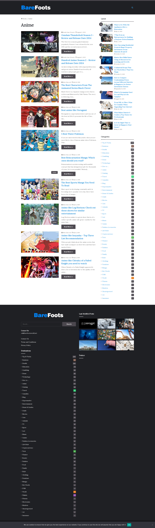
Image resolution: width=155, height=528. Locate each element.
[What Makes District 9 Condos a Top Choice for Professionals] (107, 115)
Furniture (105, 264)
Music (104, 220)
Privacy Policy (26, 345)
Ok (129, 525)
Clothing (105, 261)
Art (103, 295)
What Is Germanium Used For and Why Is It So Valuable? (123, 94)
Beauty (104, 244)
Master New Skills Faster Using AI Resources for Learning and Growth (123, 59)
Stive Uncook (67, 82)
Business (105, 146)
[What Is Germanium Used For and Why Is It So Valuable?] (107, 95)
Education (105, 153)
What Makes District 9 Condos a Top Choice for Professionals (123, 115)
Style (104, 258)
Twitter (82, 355)
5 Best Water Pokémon (72, 134)
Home (24, 19)
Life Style (105, 231)
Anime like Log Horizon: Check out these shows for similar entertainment (78, 210)
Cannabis (105, 180)
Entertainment (107, 190)
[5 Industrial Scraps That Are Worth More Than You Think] (107, 70)
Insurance (105, 298)
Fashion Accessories (109, 227)
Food (104, 251)
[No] (152, 525)
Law (103, 217)
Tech (104, 237)
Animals (105, 207)
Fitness (104, 281)
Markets (105, 288)
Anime (104, 170)
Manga (104, 268)
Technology (106, 163)
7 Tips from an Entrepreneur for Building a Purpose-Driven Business (123, 37)
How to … (105, 166)
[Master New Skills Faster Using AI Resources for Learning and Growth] (107, 60)
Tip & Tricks (106, 143)
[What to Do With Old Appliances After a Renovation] (107, 28)
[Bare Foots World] (36, 7)
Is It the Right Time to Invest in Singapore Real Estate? (122, 125)
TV (103, 210)
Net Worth (106, 271)
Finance (105, 241)
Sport (104, 214)
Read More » (68, 51)
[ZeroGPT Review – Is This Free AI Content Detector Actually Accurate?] (88, 324)
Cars (103, 204)
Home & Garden (107, 193)
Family (104, 254)
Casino (104, 224)
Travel (104, 177)
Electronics (106, 285)
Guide (104, 197)
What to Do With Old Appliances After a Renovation (121, 27)
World (104, 278)
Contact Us (25, 339)
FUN (104, 275)
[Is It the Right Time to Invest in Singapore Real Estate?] (107, 126)
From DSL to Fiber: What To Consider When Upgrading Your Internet (123, 104)
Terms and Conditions (28, 342)
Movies (104, 200)
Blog (103, 183)
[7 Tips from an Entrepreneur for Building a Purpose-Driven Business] (107, 38)
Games (24, 495)
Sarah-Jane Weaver (69, 32)
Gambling (105, 156)
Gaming (105, 173)
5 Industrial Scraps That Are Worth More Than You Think (123, 70)
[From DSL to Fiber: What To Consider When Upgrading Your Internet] (107, 105)
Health (104, 149)
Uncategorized (107, 291)
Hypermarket (106, 187)
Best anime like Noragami (74, 110)
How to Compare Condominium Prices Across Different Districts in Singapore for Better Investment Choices (123, 82)
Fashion (105, 247)
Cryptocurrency (107, 234)
